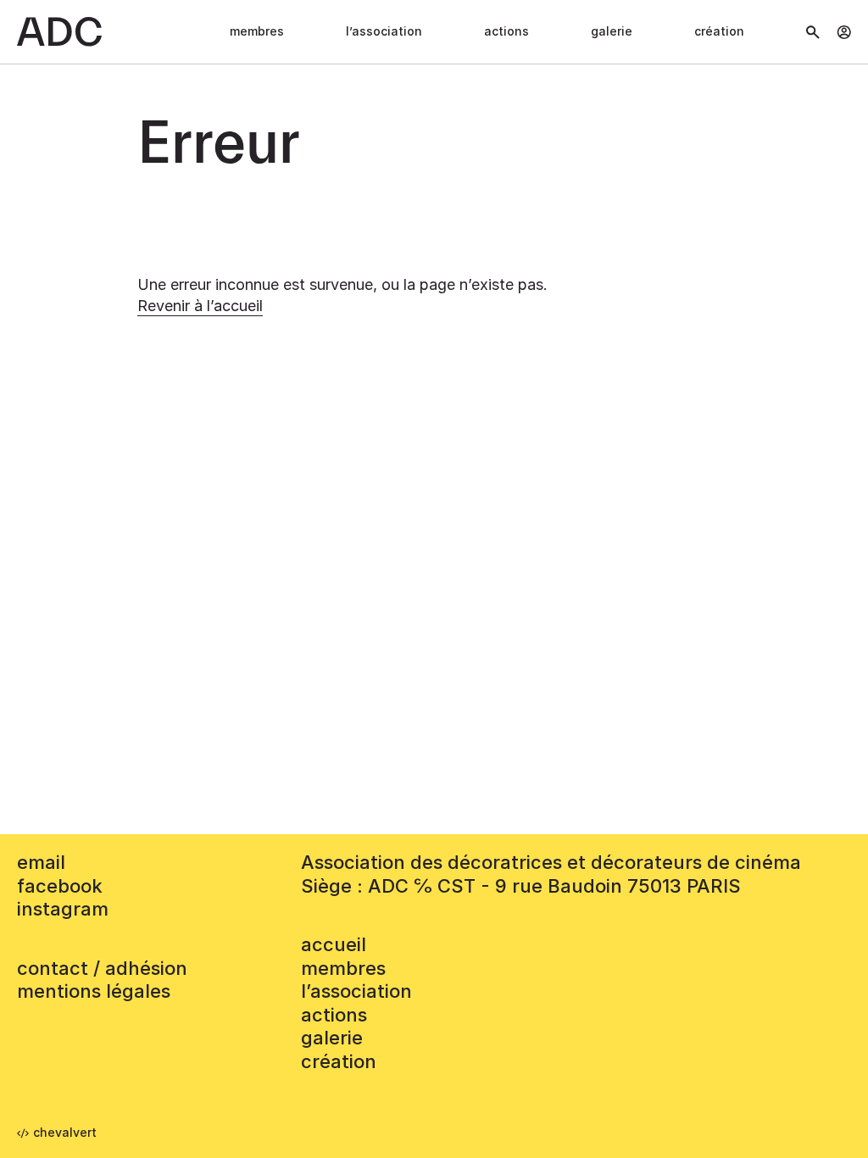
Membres (257, 31)
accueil (333, 944)
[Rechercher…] (813, 32)
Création (719, 31)
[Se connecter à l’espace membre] (844, 32)
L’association (384, 31)
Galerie (611, 31)
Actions (506, 31)
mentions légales (93, 991)
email (41, 862)
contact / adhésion (102, 968)
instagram (62, 909)
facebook (60, 886)
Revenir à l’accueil (200, 306)
